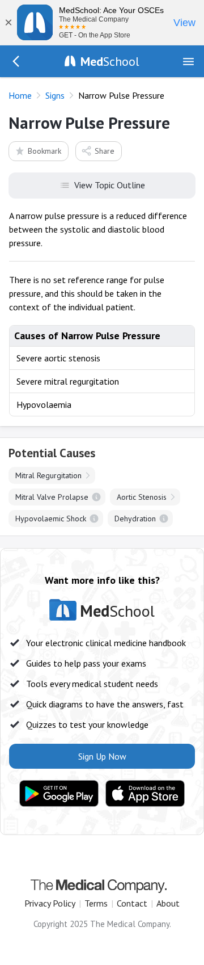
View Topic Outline (109, 185)
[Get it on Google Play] (59, 793)
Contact (132, 903)
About (168, 903)
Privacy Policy (49, 903)
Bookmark (44, 151)
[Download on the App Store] (145, 793)
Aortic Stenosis (142, 497)
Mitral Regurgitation (48, 475)
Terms (96, 903)
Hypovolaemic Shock (50, 518)
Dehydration (135, 518)
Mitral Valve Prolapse (51, 497)
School (109, 61)
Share (104, 151)
